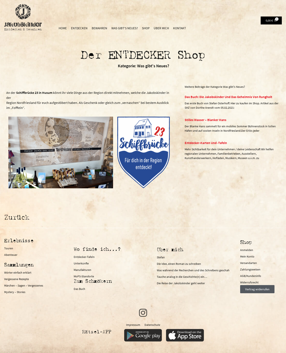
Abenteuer (10, 255)
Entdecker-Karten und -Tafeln (206, 143)
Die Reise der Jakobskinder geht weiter (181, 283)
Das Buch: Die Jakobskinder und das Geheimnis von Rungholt (228, 97)
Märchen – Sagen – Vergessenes (23, 285)
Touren (8, 248)
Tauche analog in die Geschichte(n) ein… (182, 277)
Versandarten (248, 263)
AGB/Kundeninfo (250, 276)
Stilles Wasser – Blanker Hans (205, 120)
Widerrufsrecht (249, 282)
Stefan (161, 257)
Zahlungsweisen (250, 269)
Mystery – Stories (14, 292)
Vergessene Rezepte (16, 279)
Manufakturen (82, 270)
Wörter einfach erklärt (17, 272)
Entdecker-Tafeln (84, 257)
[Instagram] (143, 312)
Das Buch (79, 289)
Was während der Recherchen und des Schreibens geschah (193, 270)
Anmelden (246, 250)
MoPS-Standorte (84, 276)
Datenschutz (152, 325)
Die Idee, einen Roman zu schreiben (179, 264)
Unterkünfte (81, 263)
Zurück (16, 218)
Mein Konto (247, 256)
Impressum (133, 325)
